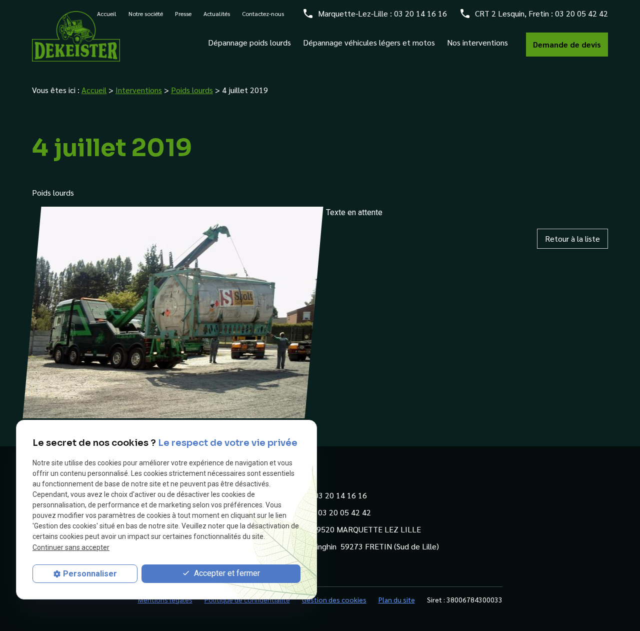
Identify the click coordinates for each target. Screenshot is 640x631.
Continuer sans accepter (71, 547)
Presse (183, 14)
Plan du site (396, 599)
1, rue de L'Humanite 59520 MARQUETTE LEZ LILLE (329, 529)
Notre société (145, 14)
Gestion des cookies (334, 599)
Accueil (94, 90)
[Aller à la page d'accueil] (76, 36)
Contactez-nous (263, 14)
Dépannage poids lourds (249, 43)
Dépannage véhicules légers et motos (369, 43)
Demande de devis (567, 44)
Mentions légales (165, 599)
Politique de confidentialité (247, 599)
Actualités (217, 14)
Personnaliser (90, 573)
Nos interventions (477, 43)
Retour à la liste (572, 238)
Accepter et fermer (226, 573)
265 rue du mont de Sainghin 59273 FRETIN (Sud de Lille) (338, 546)
